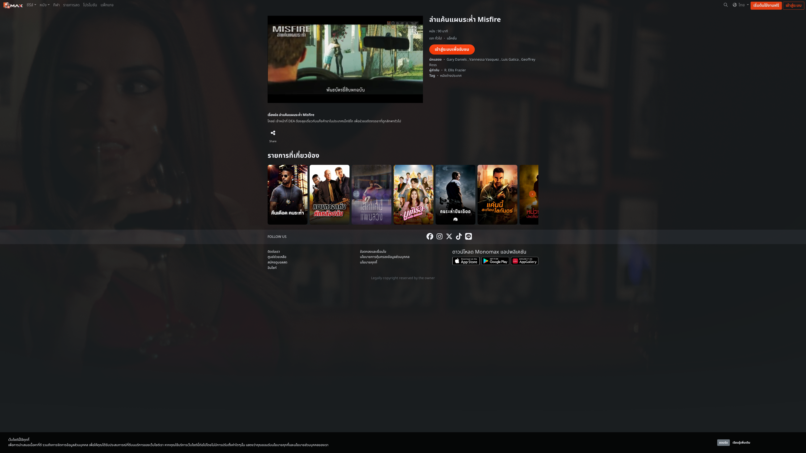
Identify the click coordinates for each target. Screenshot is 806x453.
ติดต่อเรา (274, 251)
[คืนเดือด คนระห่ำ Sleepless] (287, 194)
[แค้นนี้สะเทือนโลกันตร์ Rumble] (497, 194)
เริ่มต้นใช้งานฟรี (766, 6)
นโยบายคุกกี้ (368, 262)
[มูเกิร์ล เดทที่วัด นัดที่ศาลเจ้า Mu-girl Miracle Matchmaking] (413, 194)
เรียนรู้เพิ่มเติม (741, 442)
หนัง (43, 5)
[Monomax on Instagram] (439, 237)
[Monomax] (13, 5)
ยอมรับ (723, 442)
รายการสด (71, 5)
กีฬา (56, 5)
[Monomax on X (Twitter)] (449, 237)
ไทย (742, 5)
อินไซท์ (272, 267)
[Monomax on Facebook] (430, 237)
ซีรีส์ (30, 5)
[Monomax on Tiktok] (459, 237)
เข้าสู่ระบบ (794, 6)
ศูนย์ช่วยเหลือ (277, 256)
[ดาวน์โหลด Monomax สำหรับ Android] (495, 262)
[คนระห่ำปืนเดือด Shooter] (455, 194)
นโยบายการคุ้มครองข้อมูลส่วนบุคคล (385, 256)
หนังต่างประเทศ (451, 75)
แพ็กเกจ (107, 5)
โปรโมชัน (90, 5)
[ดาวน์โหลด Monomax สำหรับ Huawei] (524, 262)
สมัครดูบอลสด (277, 262)
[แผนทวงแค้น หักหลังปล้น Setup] (329, 194)
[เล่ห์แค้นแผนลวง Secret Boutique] (371, 194)
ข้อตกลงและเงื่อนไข (373, 251)
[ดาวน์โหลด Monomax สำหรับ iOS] (466, 262)
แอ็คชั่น (452, 38)
